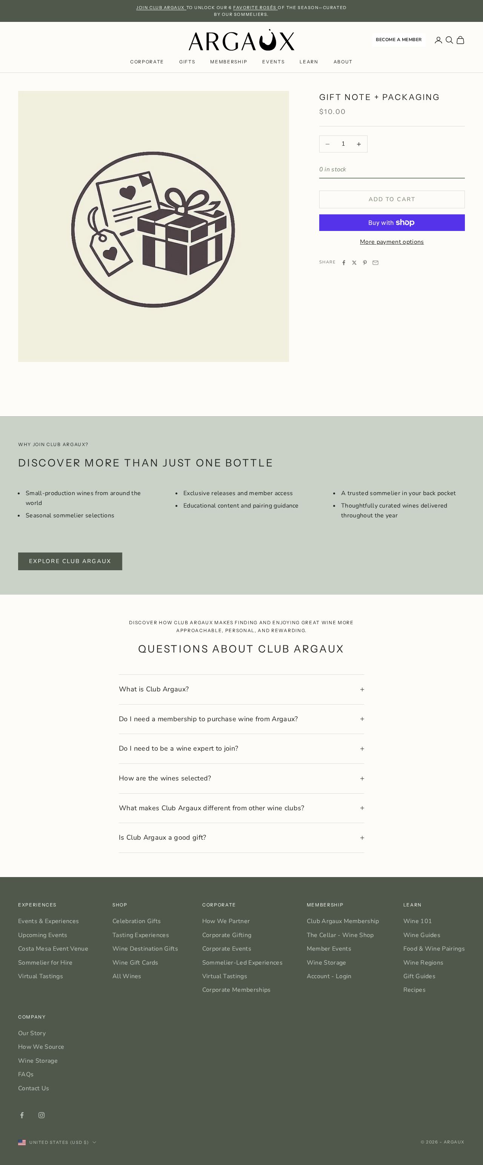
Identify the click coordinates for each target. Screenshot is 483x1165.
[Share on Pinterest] (365, 263)
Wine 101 (417, 921)
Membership (228, 62)
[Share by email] (375, 263)
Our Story (32, 1033)
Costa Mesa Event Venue (53, 949)
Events (273, 62)
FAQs (26, 1074)
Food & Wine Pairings (434, 949)
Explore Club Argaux (70, 561)
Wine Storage (326, 963)
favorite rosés (255, 7)
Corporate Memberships (236, 990)
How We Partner (226, 921)
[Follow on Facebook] (22, 1115)
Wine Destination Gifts (145, 949)
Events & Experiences (48, 921)
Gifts (187, 62)
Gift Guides (419, 976)
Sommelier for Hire (45, 963)
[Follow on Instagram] (41, 1115)
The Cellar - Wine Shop (340, 935)
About (343, 62)
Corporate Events (226, 949)
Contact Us (33, 1088)
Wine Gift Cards (135, 963)
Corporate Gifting (226, 935)
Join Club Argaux (161, 7)
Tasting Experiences (140, 935)
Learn (309, 62)
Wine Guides (422, 935)
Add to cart (392, 199)
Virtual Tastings (40, 976)
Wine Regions (423, 963)
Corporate (147, 62)
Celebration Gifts (136, 921)
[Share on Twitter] (354, 263)
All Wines (127, 976)
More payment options (392, 242)
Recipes (414, 990)
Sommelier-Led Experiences (242, 963)
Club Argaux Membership (343, 921)
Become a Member (398, 40)
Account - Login (329, 976)
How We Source (41, 1047)
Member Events (329, 949)
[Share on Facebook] (344, 263)
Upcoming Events (43, 935)
